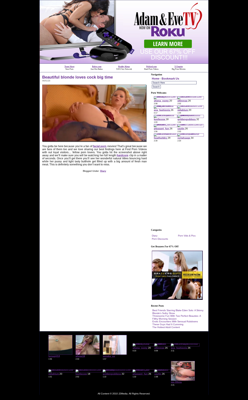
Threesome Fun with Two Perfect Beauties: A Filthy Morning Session (176, 317)
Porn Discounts (160, 239)
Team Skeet (69, 66)
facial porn (99, 146)
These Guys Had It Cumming (167, 324)
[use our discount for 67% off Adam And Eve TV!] (124, 62)
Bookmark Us (170, 78)
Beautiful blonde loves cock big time (77, 77)
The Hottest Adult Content (166, 327)
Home (155, 78)
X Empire (178, 66)
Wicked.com (151, 66)
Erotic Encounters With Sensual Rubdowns (175, 321)
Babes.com (96, 66)
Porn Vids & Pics (187, 235)
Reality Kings (124, 66)
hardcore (122, 155)
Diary (103, 171)
